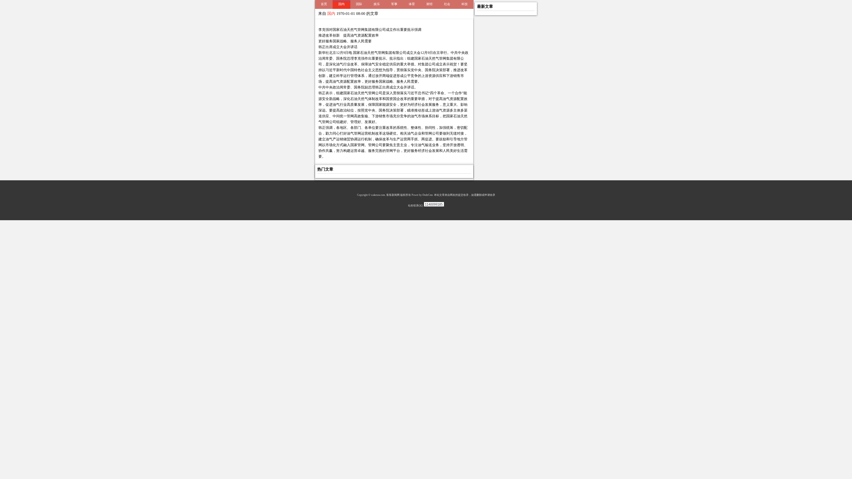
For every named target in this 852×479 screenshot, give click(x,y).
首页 (324, 4)
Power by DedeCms (422, 194)
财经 (429, 4)
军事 (394, 4)
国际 (359, 4)
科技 (465, 4)
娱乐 (377, 4)
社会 (447, 4)
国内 (341, 4)
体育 (412, 4)
